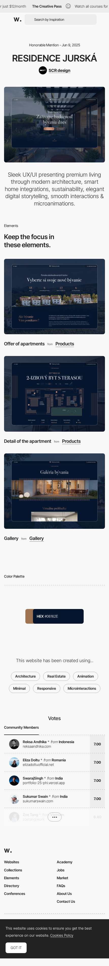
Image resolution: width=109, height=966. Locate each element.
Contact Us (66, 901)
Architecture (25, 676)
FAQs (61, 886)
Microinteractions (82, 688)
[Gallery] (54, 491)
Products (65, 344)
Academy (64, 862)
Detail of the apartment (27, 441)
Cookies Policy (61, 935)
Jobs (60, 870)
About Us (64, 893)
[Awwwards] (17, 19)
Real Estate (56, 676)
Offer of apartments (24, 343)
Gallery (11, 538)
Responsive (46, 688)
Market (62, 878)
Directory (11, 886)
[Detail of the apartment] (54, 394)
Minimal (19, 688)
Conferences (14, 893)
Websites (11, 862)
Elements (11, 878)
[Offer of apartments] (54, 296)
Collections (13, 870)
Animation (85, 676)
